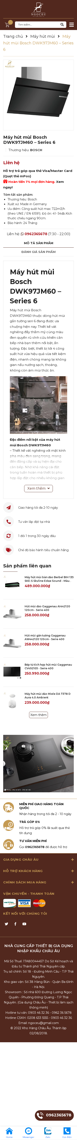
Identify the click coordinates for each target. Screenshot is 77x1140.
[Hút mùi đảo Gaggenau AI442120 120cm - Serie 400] (12, 614)
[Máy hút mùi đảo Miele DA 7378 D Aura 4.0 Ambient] (12, 701)
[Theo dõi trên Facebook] (15, 924)
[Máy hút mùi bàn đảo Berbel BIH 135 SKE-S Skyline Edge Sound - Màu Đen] (12, 585)
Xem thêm (38, 715)
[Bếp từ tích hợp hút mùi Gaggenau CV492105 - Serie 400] (12, 672)
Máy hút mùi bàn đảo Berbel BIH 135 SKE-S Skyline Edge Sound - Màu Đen (49, 581)
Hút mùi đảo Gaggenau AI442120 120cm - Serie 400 (47, 608)
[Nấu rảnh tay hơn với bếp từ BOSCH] (38, 764)
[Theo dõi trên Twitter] (6, 924)
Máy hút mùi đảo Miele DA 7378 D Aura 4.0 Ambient (48, 695)
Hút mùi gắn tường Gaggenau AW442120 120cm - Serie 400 (45, 637)
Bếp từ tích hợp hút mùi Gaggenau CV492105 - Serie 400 (48, 666)
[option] (38, 95)
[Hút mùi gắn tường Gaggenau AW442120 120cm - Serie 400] (12, 643)
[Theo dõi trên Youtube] (24, 924)
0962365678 (36, 234)
